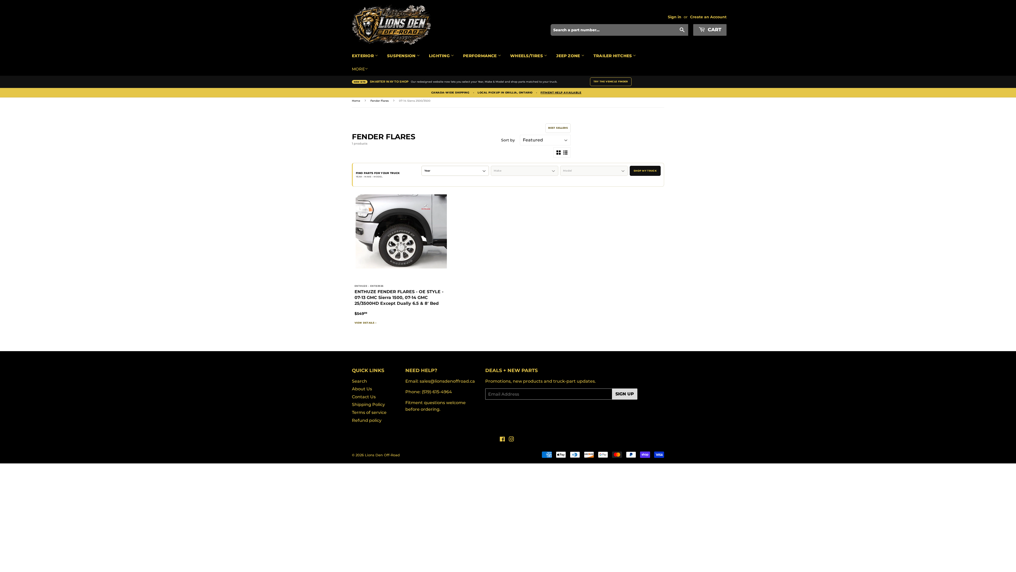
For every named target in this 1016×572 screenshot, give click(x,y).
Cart (713, 30)
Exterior (363, 55)
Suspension (401, 55)
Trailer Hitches (613, 55)
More (358, 69)
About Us (362, 388)
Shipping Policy (368, 404)
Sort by (508, 140)
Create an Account (708, 17)
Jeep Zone (568, 55)
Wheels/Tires (527, 55)
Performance (480, 55)
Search (359, 381)
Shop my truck (645, 170)
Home (356, 100)
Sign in (674, 17)
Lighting (440, 55)
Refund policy (367, 420)
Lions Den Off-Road (382, 455)
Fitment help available (561, 92)
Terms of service (369, 412)
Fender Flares (379, 100)
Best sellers (558, 127)
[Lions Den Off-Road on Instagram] (511, 439)
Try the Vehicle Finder (610, 81)
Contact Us (364, 396)
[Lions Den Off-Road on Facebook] (502, 439)
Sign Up (624, 393)
